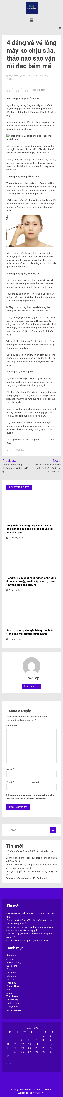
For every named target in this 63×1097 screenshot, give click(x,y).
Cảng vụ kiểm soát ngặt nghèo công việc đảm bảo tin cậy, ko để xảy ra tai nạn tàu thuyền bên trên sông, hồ (31, 581)
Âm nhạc (11, 955)
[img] (31, 20)
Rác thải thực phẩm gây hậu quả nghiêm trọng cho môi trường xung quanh (30, 632)
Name (10, 769)
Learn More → (31, 686)
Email (10, 782)
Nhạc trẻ (10, 979)
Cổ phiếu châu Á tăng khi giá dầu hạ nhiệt (27, 878)
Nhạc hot (11, 972)
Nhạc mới (11, 976)
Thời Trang (12, 996)
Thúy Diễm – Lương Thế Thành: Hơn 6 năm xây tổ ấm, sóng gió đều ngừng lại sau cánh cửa (29, 529)
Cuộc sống (11, 965)
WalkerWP (39, 1093)
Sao (8, 989)
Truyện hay (12, 1006)
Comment (12, 725)
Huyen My (13, 75)
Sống (9, 993)
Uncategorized (13, 1010)
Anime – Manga (14, 962)
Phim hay (11, 982)
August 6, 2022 (29, 75)
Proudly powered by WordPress (26, 1089)
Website (36, 782)
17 (8, 1048)
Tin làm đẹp (12, 999)
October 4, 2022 (15, 538)
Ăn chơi (10, 959)
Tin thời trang (13, 1003)
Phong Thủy (43, 75)
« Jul (8, 1063)
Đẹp (8, 969)
